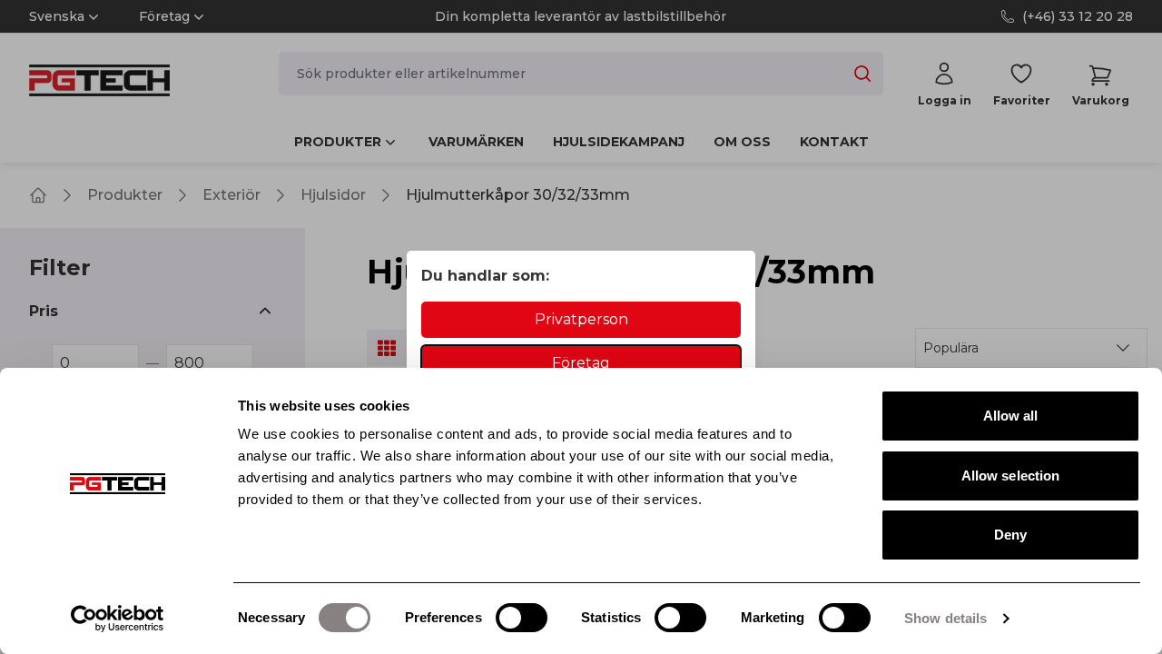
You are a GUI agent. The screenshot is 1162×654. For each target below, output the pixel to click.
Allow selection (1010, 475)
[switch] (521, 617)
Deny (1010, 534)
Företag (581, 363)
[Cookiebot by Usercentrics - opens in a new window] (117, 618)
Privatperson (581, 319)
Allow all (1011, 415)
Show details (945, 618)
